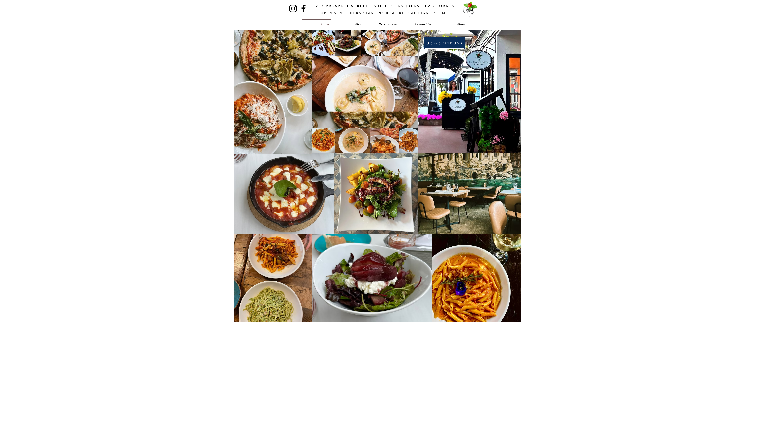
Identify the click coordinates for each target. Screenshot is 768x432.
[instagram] (293, 8)
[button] (412, 123)
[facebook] (303, 8)
